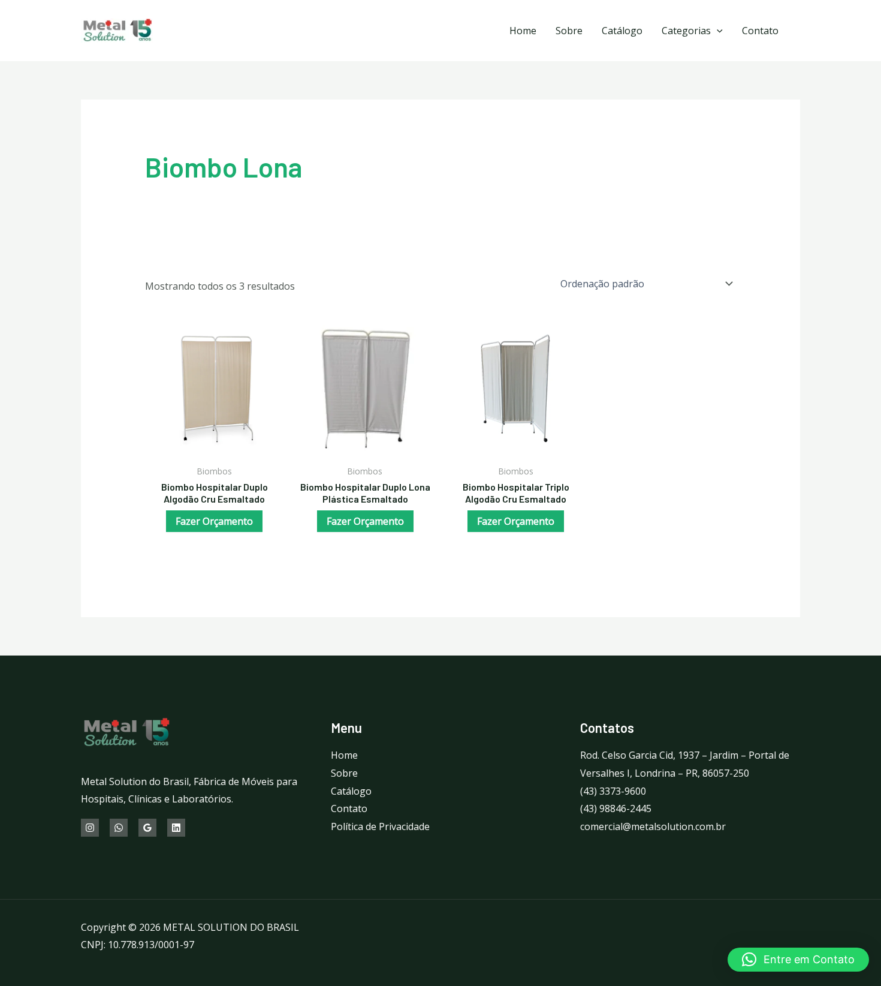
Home (522, 30)
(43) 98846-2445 (615, 808)
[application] (717, 30)
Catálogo (622, 30)
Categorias (686, 30)
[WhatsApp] (119, 828)
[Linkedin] (176, 828)
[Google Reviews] (147, 828)
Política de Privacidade (380, 826)
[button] (798, 960)
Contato (760, 30)
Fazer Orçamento (214, 521)
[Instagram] (90, 828)
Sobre (569, 30)
